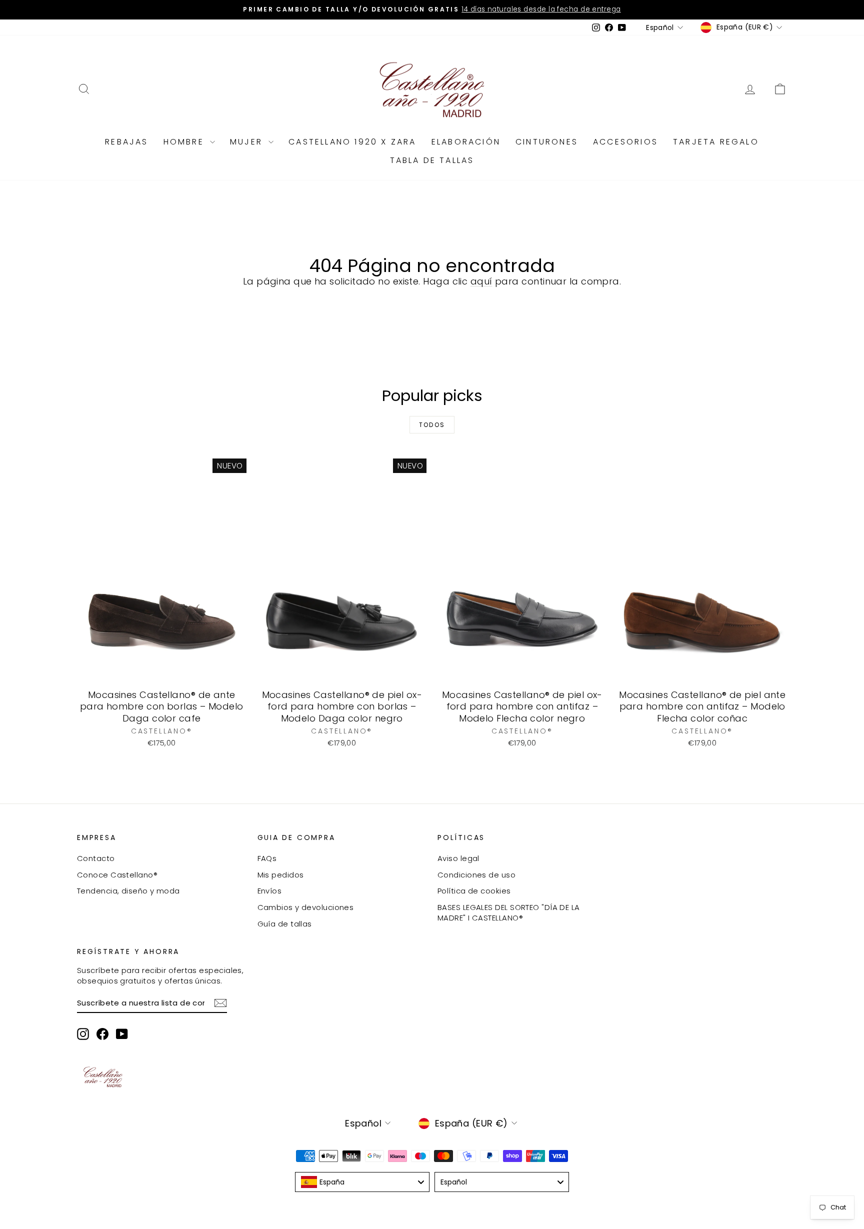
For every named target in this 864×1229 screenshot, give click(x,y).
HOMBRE (186, 142)
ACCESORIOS (625, 142)
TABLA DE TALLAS (432, 160)
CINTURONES (547, 142)
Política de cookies (474, 891)
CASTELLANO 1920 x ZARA (352, 142)
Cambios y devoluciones (306, 907)
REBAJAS (126, 142)
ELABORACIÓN (466, 142)
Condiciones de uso (477, 875)
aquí (481, 281)
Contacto (96, 858)
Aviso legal (459, 858)
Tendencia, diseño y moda (128, 891)
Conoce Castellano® (117, 875)
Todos (432, 424)
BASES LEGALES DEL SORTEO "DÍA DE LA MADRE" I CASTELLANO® (509, 912)
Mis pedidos (281, 875)
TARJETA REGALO (716, 142)
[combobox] (362, 1182)
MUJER (248, 142)
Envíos (270, 891)
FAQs (267, 858)
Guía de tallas (285, 923)
